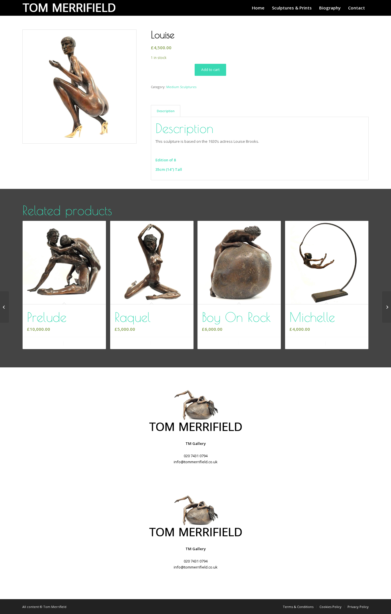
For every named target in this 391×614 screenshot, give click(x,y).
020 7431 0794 (196, 455)
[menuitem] (258, 8)
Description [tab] (166, 111)
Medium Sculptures (181, 87)
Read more (309, 343)
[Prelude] (386, 307)
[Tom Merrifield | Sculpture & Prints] (71, 8)
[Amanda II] (4, 307)
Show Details (83, 343)
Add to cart (210, 69)
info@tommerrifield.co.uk (196, 461)
